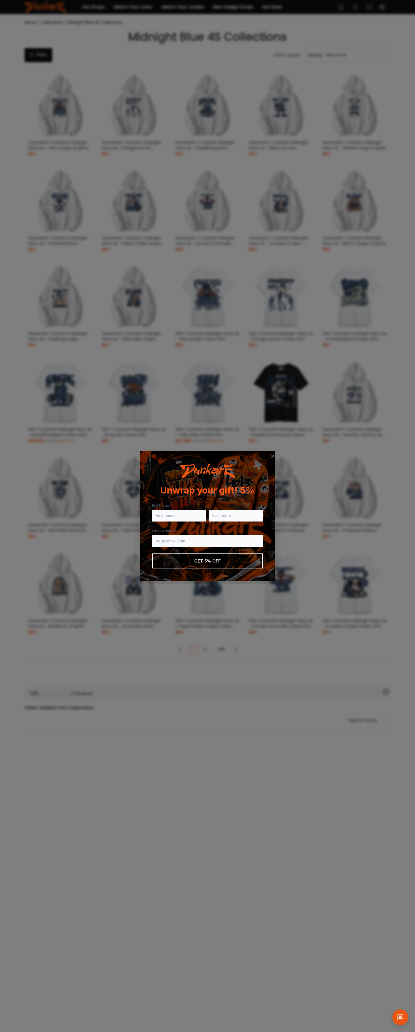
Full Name (160, 505)
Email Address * (166, 531)
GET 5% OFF (207, 561)
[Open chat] (400, 1017)
